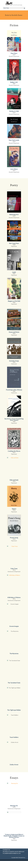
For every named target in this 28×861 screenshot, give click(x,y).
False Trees (14, 568)
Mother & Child (14, 111)
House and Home (14, 332)
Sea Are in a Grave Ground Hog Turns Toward (14, 419)
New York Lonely (14, 140)
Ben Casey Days (14, 243)
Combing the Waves (14, 451)
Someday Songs (14, 361)
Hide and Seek (14, 480)
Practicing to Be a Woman (14, 390)
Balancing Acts (14, 214)
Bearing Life (14, 805)
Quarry (14, 508)
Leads (14, 272)
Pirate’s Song (14, 537)
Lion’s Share (14, 169)
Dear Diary (14, 53)
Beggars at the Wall (14, 301)
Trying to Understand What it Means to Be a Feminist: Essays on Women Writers (14, 836)
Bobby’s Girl (14, 82)
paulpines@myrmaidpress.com (12, 853)
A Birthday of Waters (14, 597)
